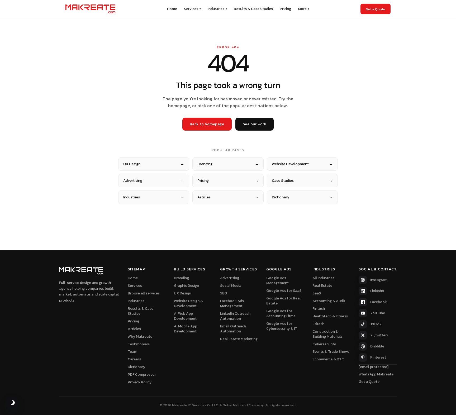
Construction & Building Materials (327, 334)
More (303, 9)
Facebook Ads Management (232, 303)
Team (132, 351)
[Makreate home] (81, 271)
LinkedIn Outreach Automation (235, 316)
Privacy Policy (139, 382)
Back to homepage (207, 124)
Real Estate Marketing (239, 339)
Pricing (285, 9)
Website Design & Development (188, 303)
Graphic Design (186, 285)
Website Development (302, 164)
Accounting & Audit (328, 301)
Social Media (230, 285)
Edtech (318, 324)
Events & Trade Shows (330, 351)
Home (172, 9)
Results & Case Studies (253, 9)
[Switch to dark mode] (12, 403)
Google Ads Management (277, 280)
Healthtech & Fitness (330, 316)
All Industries (323, 278)
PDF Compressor (142, 374)
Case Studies (302, 180)
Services (192, 9)
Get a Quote (375, 9)
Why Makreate (140, 336)
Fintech (318, 308)
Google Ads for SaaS (283, 290)
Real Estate (322, 285)
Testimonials (139, 344)
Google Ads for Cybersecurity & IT (281, 326)
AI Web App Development (185, 316)
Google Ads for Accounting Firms (280, 313)
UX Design (153, 164)
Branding (227, 164)
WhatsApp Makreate (376, 374)
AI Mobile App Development (185, 328)
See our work (255, 124)
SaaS (316, 293)
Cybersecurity (324, 344)
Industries (217, 9)
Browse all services (144, 293)
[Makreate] (90, 8)
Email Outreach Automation (233, 328)
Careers (134, 359)
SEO (223, 293)
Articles (227, 197)
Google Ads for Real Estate (283, 300)
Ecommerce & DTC (328, 359)
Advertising (153, 180)
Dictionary (302, 197)
